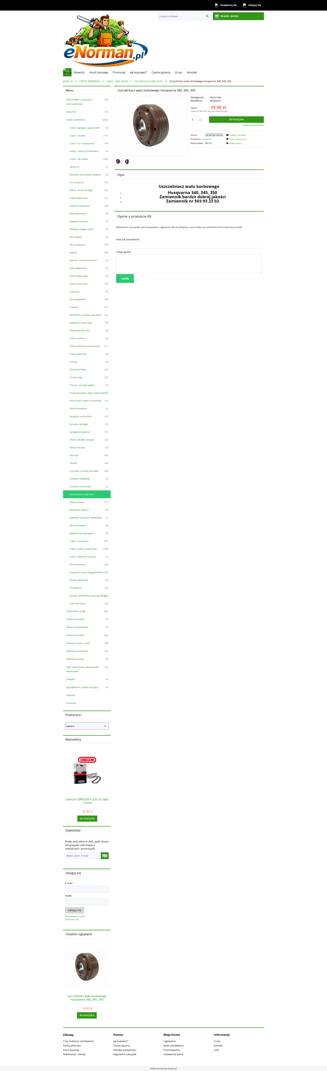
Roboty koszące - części (78, 643)
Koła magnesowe (78, 268)
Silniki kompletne (78, 408)
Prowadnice (76, 587)
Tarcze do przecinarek (77, 627)
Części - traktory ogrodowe (83, 548)
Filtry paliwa (76, 236)
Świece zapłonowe (79, 579)
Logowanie (170, 1041)
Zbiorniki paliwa (77, 525)
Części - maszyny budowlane (84, 151)
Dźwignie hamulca (79, 221)
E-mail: (69, 883)
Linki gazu (75, 291)
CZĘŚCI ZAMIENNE (75, 119)
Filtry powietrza (77, 244)
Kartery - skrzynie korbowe (83, 260)
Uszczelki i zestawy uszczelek (84, 470)
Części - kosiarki (77, 135)
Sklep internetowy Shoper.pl (163, 1068)
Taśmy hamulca (77, 447)
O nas (217, 1041)
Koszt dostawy (71, 1050)
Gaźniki (73, 252)
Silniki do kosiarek (75, 619)
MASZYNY (71, 111)
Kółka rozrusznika (79, 283)
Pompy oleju (76, 377)
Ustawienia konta (173, 1054)
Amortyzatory (77, 182)
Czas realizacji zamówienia (78, 1041)
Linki (216, 1050)
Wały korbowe (77, 502)
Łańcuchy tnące (77, 603)
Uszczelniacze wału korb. (82, 494)
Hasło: (68, 895)
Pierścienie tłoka (78, 369)
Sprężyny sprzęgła (79, 424)
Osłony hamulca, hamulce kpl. (85, 346)
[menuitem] (79, 72)
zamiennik (207, 139)
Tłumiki (73, 463)
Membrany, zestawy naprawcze (86, 314)
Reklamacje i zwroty (74, 1054)
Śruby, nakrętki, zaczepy (82, 439)
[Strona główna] (105, 39)
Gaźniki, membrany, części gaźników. (88, 595)
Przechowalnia (172, 1050)
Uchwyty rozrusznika (80, 486)
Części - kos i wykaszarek (82, 143)
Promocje (71, 703)
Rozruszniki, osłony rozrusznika (85, 400)
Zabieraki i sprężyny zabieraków (86, 517)
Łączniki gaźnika (78, 299)
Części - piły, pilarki (79, 158)
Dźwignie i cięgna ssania (82, 229)
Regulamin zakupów (124, 1054)
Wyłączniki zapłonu (79, 509)
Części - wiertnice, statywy (83, 556)
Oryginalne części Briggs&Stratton (87, 572)
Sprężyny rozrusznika (80, 416)
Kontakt (218, 1045)
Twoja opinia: (123, 252)
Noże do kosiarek (75, 635)
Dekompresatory (78, 213)
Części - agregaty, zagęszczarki (85, 127)
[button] (235, 135)
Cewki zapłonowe (78, 197)
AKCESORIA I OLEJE (75, 611)
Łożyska (74, 307)
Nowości (70, 695)
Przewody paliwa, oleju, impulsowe (87, 392)
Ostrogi (73, 361)
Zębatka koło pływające (81, 533)
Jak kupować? (120, 1041)
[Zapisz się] (105, 855)
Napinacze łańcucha (80, 330)
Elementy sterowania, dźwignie (85, 174)
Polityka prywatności (124, 1050)
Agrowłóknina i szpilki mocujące (82, 687)
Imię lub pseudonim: (128, 239)
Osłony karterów (78, 353)
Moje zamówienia (173, 1045)
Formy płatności (72, 1045)
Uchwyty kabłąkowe (80, 478)
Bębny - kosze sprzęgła (81, 190)
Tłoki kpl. (74, 455)
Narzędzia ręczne (75, 659)
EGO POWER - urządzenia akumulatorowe (79, 101)
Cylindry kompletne (80, 205)
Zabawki (70, 679)
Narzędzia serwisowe (77, 651)
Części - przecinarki (79, 541)
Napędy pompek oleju (81, 322)
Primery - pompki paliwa (82, 385)
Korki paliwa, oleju (79, 275)
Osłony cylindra (77, 338)
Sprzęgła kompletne (80, 431)
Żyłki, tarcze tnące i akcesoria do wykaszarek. (82, 669)
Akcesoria (74, 166)
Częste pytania (121, 1045)
